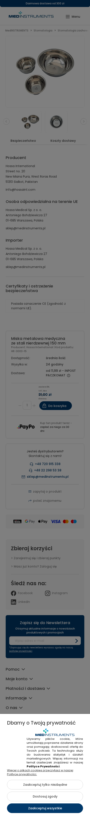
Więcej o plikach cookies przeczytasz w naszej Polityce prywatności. (40, 772)
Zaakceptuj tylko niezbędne (45, 784)
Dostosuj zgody (45, 796)
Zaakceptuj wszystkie (45, 808)
